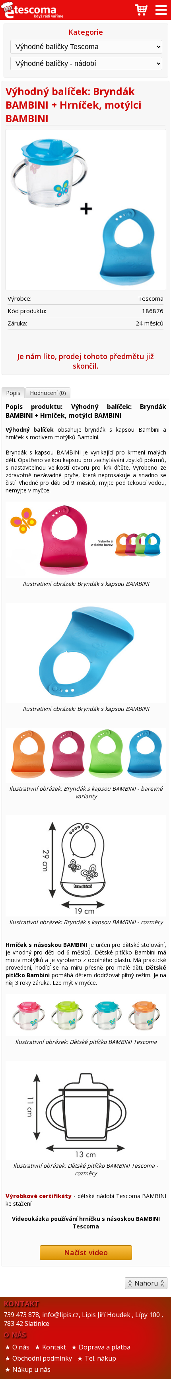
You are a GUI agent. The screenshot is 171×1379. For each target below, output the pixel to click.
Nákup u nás (31, 1369)
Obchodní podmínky (42, 1358)
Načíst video (86, 1252)
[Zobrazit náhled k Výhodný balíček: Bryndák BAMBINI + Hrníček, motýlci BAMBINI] (86, 211)
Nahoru (146, 1283)
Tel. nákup (100, 1358)
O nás (20, 1347)
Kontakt (54, 1347)
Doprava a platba (104, 1347)
